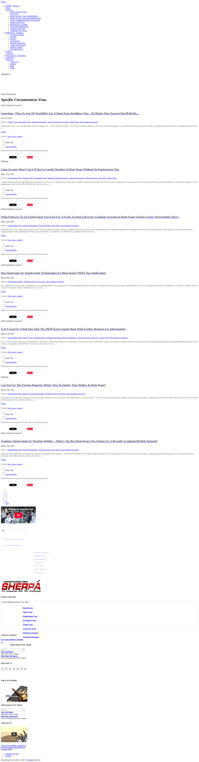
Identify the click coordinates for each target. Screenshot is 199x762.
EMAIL (13, 64)
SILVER (13, 37)
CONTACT (14, 62)
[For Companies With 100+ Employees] (21, 592)
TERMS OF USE (12, 754)
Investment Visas (24, 122)
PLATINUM (15, 41)
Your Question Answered (88, 122)
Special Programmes (39, 122)
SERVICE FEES (16, 47)
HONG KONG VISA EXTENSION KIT (25, 18)
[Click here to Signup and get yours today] (99, 693)
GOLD (12, 39)
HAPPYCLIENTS (9, 53)
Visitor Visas (73, 122)
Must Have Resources (9, 656)
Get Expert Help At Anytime (12, 640)
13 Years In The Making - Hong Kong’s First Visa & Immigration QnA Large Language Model (13, 747)
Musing (50, 178)
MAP (12, 66)
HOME (12, 6)
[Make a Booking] (5, 643)
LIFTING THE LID (17, 29)
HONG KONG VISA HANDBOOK (24, 16)
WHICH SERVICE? (17, 43)
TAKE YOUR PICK (18, 45)
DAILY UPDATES (17, 22)
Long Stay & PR (29, 629)
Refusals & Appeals (61, 178)
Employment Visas (15, 178)
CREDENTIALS (16, 49)
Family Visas (13, 122)
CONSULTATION (17, 35)
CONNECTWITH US (10, 59)
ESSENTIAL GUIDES (18, 24)
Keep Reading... (11, 147)
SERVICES (14, 33)
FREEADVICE (9, 9)
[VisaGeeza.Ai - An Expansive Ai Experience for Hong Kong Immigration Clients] (99, 734)
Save (30, 157)
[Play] (3, 132)
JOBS (12, 68)
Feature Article (28, 178)
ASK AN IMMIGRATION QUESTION (25, 20)
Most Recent (28, 608)
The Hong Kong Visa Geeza (57, 122)
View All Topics (7, 652)
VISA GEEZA (16, 56)
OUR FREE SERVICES (19, 27)
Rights (30, 760)
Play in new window (15, 136)
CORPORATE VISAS (18, 31)
